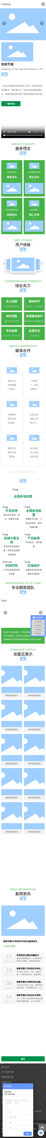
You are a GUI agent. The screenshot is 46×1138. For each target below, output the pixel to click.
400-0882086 (26, 874)
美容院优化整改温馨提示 (28, 955)
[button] (15, 37)
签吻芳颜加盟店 (11, 695)
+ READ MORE (9, 946)
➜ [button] (4, 264)
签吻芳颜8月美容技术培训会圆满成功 (20, 941)
